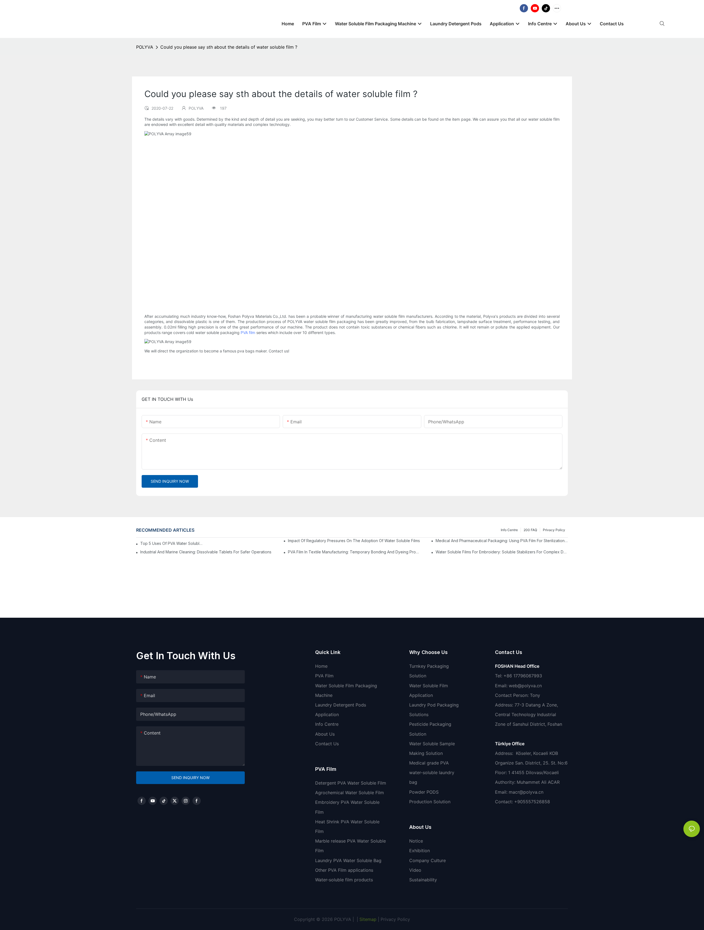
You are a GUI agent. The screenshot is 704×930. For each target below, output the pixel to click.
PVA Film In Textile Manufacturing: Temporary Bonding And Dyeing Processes (354, 552)
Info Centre (509, 530)
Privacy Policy (554, 530)
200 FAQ (530, 530)
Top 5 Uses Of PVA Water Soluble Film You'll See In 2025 (172, 543)
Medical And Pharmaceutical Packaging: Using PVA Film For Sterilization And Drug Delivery (502, 540)
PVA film (248, 332)
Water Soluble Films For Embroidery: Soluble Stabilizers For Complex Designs (502, 552)
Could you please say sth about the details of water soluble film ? (228, 47)
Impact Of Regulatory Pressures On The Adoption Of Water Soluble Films (354, 540)
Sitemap (367, 919)
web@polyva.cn (525, 685)
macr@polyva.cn (527, 792)
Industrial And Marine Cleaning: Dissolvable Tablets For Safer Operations (205, 552)
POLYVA (144, 47)
